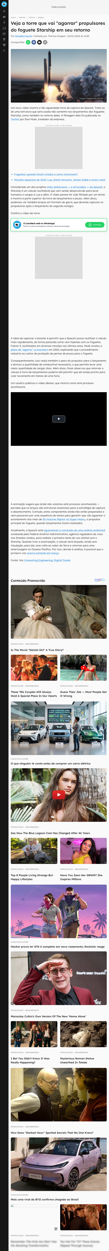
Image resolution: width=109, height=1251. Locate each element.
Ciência (32, 17)
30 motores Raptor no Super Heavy (64, 519)
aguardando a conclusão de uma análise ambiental (74, 530)
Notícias (22, 17)
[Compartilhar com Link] (45, 42)
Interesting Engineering (38, 560)
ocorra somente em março (43, 553)
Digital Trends (62, 560)
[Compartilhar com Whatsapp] (28, 42)
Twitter (15, 119)
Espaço (41, 17)
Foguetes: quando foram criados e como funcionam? (46, 174)
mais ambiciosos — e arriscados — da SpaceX (74, 187)
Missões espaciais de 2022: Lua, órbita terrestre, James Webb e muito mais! (59, 179)
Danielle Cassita (23, 36)
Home (13, 17)
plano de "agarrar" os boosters (29, 349)
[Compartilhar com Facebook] (34, 42)
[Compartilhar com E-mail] (39, 42)
